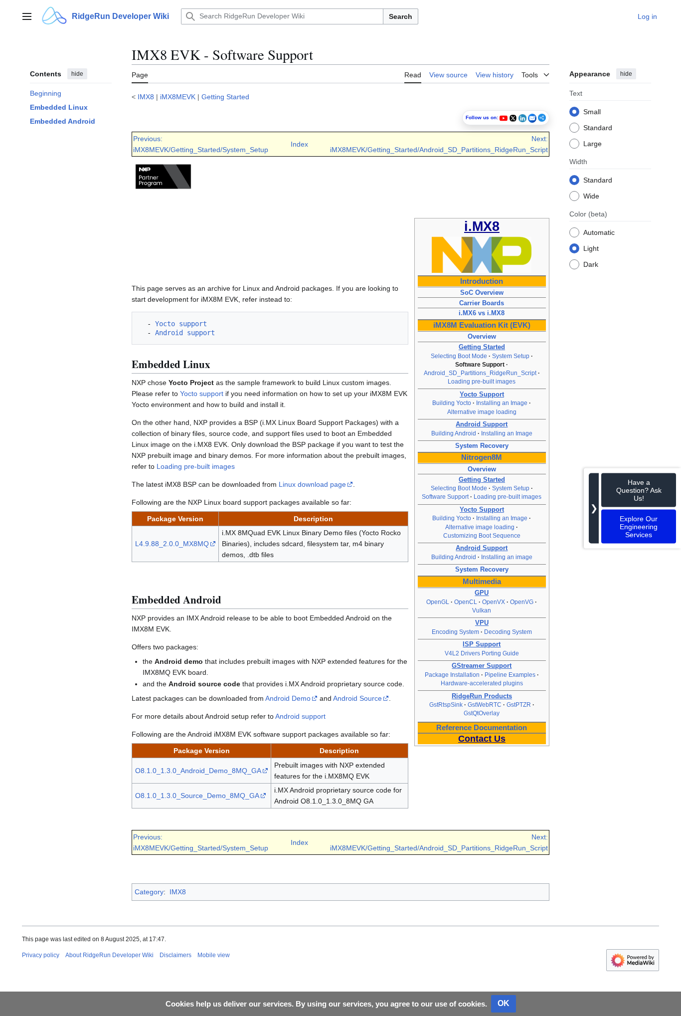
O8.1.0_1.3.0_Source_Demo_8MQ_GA (197, 796)
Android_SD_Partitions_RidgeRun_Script (480, 373)
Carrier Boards (481, 303)
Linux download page (312, 484)
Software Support (445, 496)
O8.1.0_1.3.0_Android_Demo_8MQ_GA (198, 771)
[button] (27, 16)
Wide (591, 196)
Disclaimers (175, 955)
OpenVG (521, 602)
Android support (183, 333)
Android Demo (288, 698)
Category (149, 892)
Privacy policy (40, 955)
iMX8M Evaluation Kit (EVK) (481, 325)
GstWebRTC (485, 704)
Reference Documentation (481, 728)
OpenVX (493, 602)
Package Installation (452, 674)
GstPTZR (519, 704)
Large (592, 143)
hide (77, 73)
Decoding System (508, 631)
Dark (590, 264)
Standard (597, 127)
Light (591, 248)
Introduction (481, 281)
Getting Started (225, 97)
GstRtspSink (446, 704)
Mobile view (213, 955)
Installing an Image (501, 403)
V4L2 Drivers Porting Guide (482, 653)
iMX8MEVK (177, 97)
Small (592, 111)
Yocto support (179, 324)
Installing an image (506, 557)
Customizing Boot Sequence (481, 535)
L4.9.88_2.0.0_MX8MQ (172, 544)
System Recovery (482, 445)
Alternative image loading (481, 411)
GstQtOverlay (482, 713)
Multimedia (482, 582)
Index (299, 144)
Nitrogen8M (481, 457)
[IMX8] (481, 254)
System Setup (510, 356)
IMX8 (146, 97)
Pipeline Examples (510, 674)
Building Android (453, 433)
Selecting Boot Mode (459, 356)
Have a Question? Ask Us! (639, 490)
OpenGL (437, 602)
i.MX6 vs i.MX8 (482, 313)
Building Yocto (451, 403)
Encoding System (455, 631)
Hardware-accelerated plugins (482, 683)
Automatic (599, 232)
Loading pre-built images (481, 381)
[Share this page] (542, 118)
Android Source (357, 698)
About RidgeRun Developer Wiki (109, 955)
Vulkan (481, 610)
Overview (482, 336)
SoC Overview (482, 292)
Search (400, 16)
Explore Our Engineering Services (639, 526)
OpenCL (465, 602)
